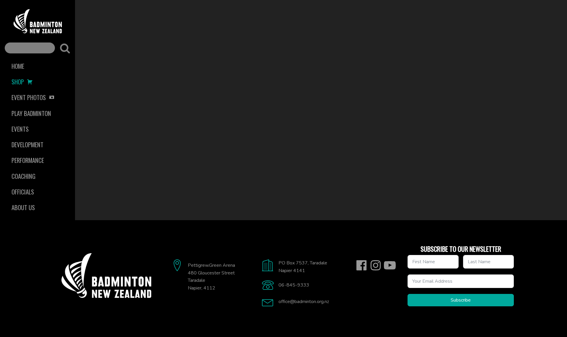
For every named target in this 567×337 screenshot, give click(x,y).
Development (27, 144)
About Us (23, 207)
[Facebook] (361, 265)
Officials (23, 191)
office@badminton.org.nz (303, 301)
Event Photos (29, 97)
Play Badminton (31, 113)
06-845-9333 (293, 285)
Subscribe (461, 300)
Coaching (23, 176)
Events (20, 128)
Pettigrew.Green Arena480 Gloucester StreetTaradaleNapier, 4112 (211, 276)
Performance (28, 160)
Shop (18, 81)
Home (18, 66)
